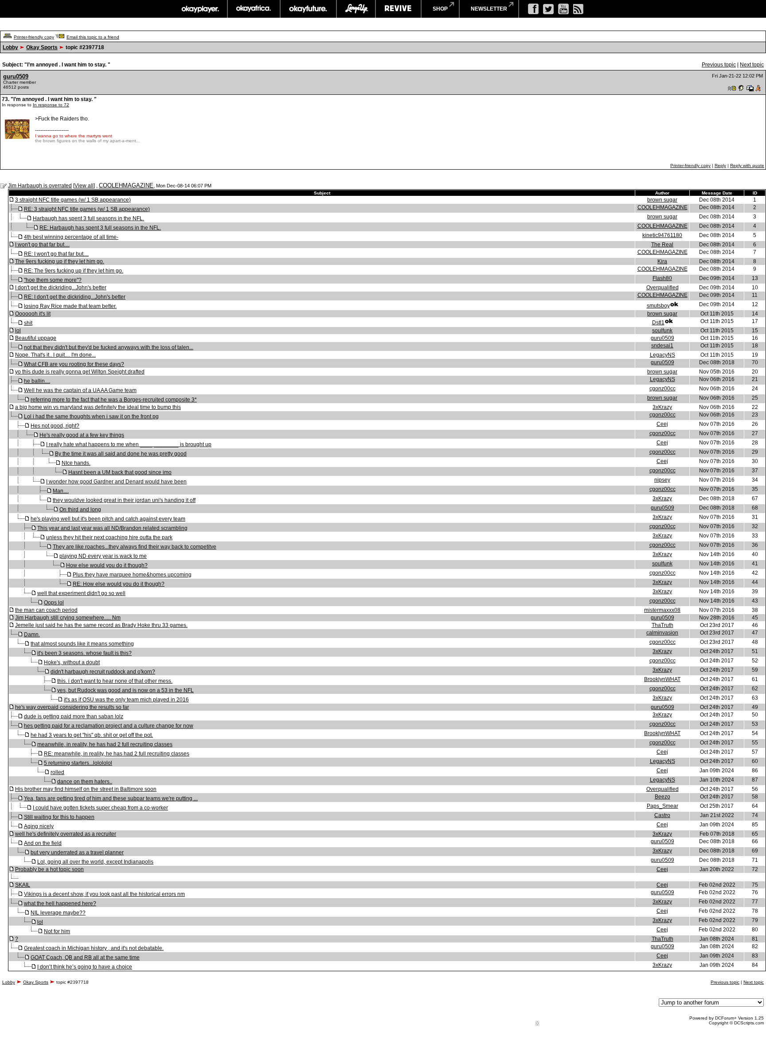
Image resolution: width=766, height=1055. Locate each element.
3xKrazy (662, 407)
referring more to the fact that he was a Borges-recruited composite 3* (114, 400)
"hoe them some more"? (53, 280)
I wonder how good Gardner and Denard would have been (116, 482)
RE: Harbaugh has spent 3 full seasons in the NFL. (100, 228)
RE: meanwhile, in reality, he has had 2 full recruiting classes (116, 754)
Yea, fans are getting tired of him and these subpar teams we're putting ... (111, 798)
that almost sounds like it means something (82, 644)
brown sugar (662, 200)
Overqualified (662, 287)
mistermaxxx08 (662, 610)
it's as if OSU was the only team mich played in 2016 (126, 700)
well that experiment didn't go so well (81, 593)
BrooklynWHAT (662, 679)
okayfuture (308, 9)
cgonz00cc (662, 388)
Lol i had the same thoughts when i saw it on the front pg (91, 416)
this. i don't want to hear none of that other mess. (114, 681)
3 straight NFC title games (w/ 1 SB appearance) (73, 200)
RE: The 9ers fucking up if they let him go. (73, 271)
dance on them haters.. (84, 782)
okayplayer (199, 9)
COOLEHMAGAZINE (126, 185)
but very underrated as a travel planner (77, 852)
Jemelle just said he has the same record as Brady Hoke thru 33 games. (101, 625)
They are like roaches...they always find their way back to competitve (134, 547)
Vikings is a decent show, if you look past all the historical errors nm (104, 894)
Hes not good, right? (55, 426)
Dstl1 (658, 322)
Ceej (662, 424)
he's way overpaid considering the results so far (72, 707)
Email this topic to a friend (92, 37)
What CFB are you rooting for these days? (74, 364)
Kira (662, 261)
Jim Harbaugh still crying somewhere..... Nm (68, 618)
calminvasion (662, 633)
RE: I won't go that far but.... (56, 254)
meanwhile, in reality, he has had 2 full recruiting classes (104, 744)
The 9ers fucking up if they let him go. (59, 261)
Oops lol (54, 603)
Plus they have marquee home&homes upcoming (132, 575)
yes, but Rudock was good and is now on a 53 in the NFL (125, 690)
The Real (662, 244)
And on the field (43, 843)
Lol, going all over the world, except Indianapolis (95, 862)
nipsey (662, 480)
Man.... (61, 491)
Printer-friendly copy (34, 37)
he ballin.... (37, 381)
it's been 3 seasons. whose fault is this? (84, 653)
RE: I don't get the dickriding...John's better (74, 297)
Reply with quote (747, 165)
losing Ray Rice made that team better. (70, 306)
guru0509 (15, 76)
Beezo (662, 797)
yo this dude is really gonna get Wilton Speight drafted (80, 372)
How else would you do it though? (107, 565)
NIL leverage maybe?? (58, 913)
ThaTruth (662, 625)
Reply (720, 165)
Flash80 (662, 278)
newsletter (489, 9)
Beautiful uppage (35, 338)
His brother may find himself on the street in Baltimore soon (85, 789)
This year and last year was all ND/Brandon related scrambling (112, 528)
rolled (57, 772)
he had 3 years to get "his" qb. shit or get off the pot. (92, 735)
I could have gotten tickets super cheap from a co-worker (100, 808)
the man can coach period (46, 610)
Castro (662, 815)
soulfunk (662, 330)
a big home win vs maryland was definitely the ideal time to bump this (98, 407)
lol (18, 330)
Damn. (32, 634)
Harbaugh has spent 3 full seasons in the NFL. (88, 218)
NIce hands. (76, 463)
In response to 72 (51, 104)
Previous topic (719, 65)
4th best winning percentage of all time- (71, 237)
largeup (356, 9)
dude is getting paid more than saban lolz (73, 716)
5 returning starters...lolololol (78, 763)
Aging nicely (39, 826)
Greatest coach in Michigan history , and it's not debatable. (94, 948)
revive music (398, 9)
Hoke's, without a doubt (72, 662)
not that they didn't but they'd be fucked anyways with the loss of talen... (108, 347)
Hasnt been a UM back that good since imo (120, 472)
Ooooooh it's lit (33, 314)
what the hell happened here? (60, 903)
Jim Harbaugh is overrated (40, 186)
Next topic (752, 65)
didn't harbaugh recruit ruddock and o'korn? (103, 672)
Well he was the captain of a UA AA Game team (80, 390)
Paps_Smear (662, 806)
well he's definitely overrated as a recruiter (65, 834)
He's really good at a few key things (81, 435)
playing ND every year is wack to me (103, 556)
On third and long (80, 509)
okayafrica (254, 9)
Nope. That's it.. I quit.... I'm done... (55, 355)
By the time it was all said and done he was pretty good (121, 454)
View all (84, 186)
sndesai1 (662, 346)
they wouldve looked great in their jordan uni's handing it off (124, 500)
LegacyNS (662, 355)
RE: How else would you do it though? (118, 584)
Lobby (10, 47)
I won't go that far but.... (42, 244)
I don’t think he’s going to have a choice (84, 967)
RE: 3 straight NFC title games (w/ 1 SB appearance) (87, 209)
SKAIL (22, 885)
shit (28, 323)
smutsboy (658, 306)
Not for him (57, 931)
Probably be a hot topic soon (49, 869)
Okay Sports (42, 47)
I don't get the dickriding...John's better (60, 287)
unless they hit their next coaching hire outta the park (109, 537)
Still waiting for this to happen (59, 817)
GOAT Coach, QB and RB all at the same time (85, 957)
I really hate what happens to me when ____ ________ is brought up (128, 444)
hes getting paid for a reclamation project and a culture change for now (108, 726)
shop (440, 9)
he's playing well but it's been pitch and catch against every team (108, 519)
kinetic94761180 (662, 235)
